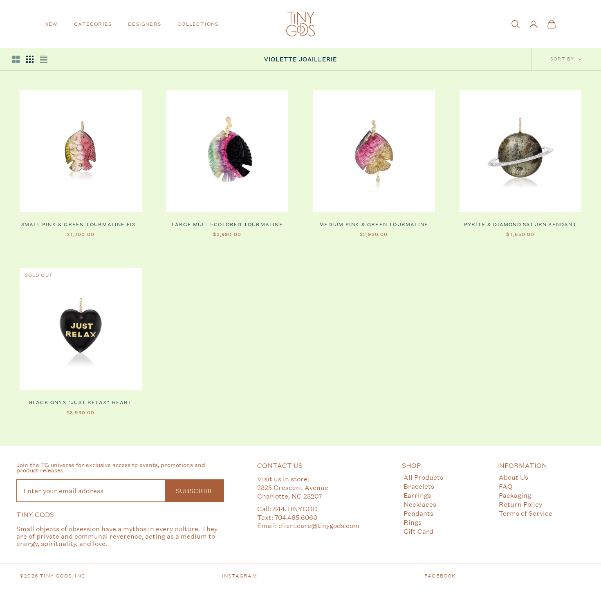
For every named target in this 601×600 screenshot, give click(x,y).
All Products (423, 477)
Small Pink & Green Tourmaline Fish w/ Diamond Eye (80, 225)
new (51, 24)
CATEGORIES (93, 24)
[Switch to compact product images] (43, 59)
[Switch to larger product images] (16, 59)
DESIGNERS (144, 24)
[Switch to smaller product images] (30, 59)
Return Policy (520, 504)
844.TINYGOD (295, 508)
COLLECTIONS (197, 24)
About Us (513, 477)
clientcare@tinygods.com (318, 525)
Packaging (515, 495)
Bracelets (419, 486)
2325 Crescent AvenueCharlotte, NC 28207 (292, 491)
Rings (413, 522)
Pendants (418, 513)
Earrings (417, 495)
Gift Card (418, 531)
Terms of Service (525, 513)
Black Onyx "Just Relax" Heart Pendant (80, 403)
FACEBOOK (440, 576)
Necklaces (420, 504)
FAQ (506, 486)
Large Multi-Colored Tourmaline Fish (227, 225)
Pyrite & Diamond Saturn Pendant (520, 224)
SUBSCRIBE (195, 490)
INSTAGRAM (239, 576)
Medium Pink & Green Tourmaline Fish (373, 225)
